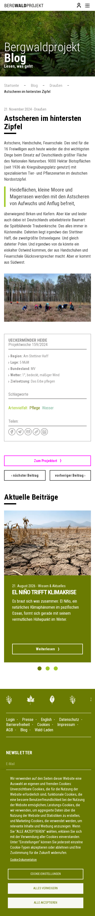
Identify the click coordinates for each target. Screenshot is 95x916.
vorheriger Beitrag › (70, 475)
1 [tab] (39, 668)
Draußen (56, 85)
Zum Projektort (45, 461)
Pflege (34, 408)
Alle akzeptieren (45, 902)
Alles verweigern (45, 888)
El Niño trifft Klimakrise (44, 592)
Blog (34, 85)
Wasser (48, 408)
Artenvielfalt (17, 408)
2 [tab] (47, 668)
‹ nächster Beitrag (25, 475)
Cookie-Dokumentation (23, 859)
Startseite (11, 85)
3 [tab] (55, 668)
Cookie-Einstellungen (45, 874)
